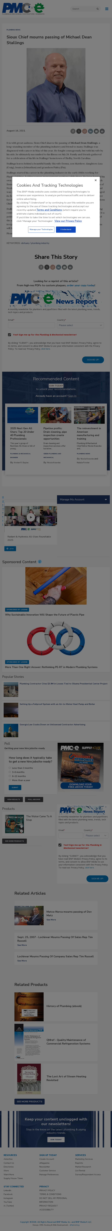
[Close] (95, 180)
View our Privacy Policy (68, 221)
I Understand (65, 229)
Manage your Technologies (41, 229)
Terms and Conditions (49, 210)
